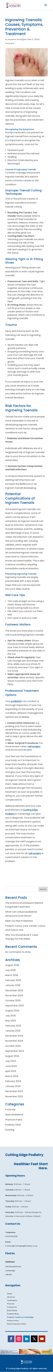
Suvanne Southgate (17, 39)
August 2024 (12, 1056)
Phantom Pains (13, 1119)
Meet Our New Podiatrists (19, 920)
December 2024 (14, 1035)
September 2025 (14, 1005)
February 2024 (13, 1081)
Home (9, 1293)
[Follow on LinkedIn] (26, 1338)
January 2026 (12, 985)
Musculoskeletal (14, 1114)
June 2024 (11, 1066)
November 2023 (14, 1096)
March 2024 (11, 1076)
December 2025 (14, 990)
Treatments (12, 1300)
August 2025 (12, 1010)
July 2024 (10, 1061)
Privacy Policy (13, 1320)
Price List (10, 1304)
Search (43, 889)
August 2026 (12, 965)
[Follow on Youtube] (42, 1338)
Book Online (12, 1310)
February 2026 (13, 980)
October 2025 (13, 1000)
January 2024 (13, 1086)
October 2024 (13, 1046)
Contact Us (12, 1307)
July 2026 (10, 970)
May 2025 (10, 1020)
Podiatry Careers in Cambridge (20, 1317)
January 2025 (12, 1030)
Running (9, 1129)
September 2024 (14, 1051)
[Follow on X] (34, 1338)
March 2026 (11, 975)
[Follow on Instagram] (18, 1338)
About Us (11, 1297)
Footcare (9, 43)
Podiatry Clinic (13, 1124)
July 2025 (10, 1015)
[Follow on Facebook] (11, 1338)
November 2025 (14, 995)
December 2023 (14, 1091)
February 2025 (13, 1025)
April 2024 (10, 1071)
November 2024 (14, 1040)
